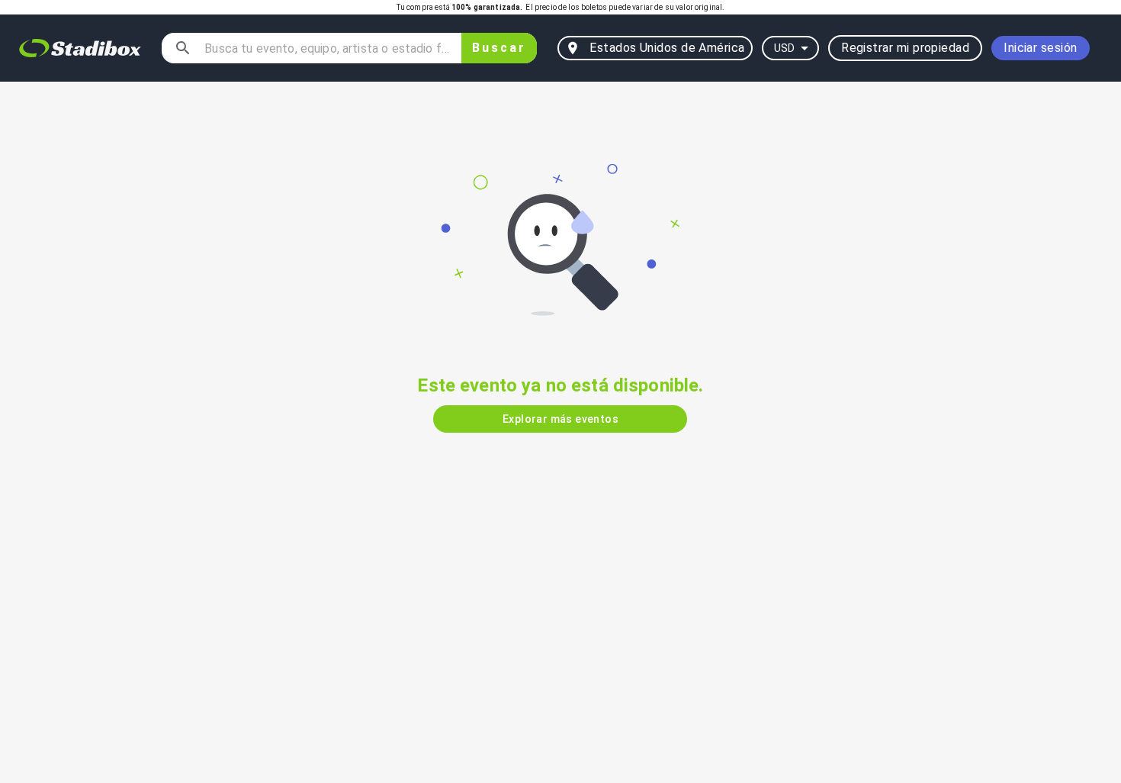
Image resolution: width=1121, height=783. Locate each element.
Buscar (499, 47)
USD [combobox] (784, 48)
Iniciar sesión (1040, 47)
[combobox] (326, 48)
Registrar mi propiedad (905, 47)
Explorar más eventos (560, 419)
